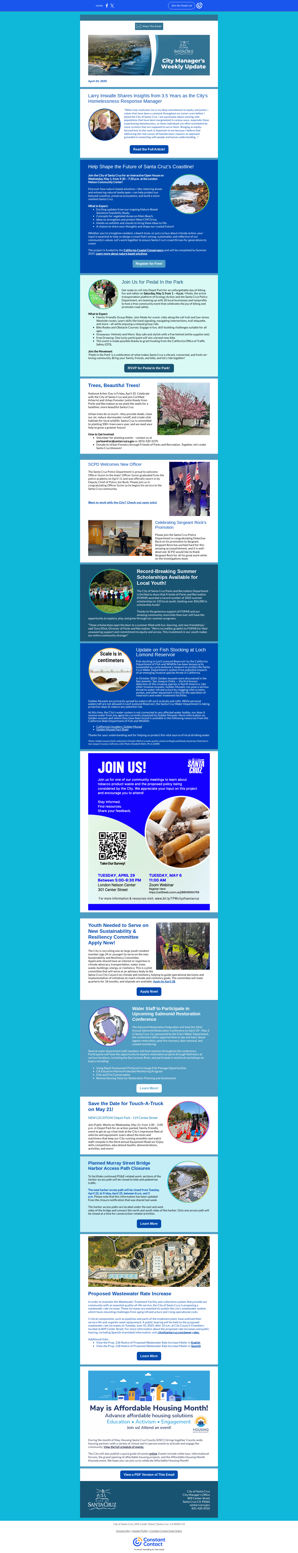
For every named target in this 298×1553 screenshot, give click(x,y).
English (195, 1342)
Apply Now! (149, 991)
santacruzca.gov (200, 1505)
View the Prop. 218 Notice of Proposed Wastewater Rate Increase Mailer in (143, 1342)
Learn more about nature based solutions (121, 253)
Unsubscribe (123, 1531)
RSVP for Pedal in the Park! (149, 368)
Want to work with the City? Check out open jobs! (122, 502)
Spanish (196, 1346)
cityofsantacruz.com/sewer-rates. (178, 1332)
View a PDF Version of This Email (149, 1474)
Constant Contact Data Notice (165, 1531)
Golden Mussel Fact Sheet (112, 729)
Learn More (149, 1223)
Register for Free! (149, 263)
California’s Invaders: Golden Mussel (119, 726)
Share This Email (151, 26)
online (153, 1453)
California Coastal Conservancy (144, 250)
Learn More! (149, 1088)
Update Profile (140, 1531)
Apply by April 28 (164, 981)
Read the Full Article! (149, 149)
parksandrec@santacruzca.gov (115, 441)
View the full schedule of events (123, 1447)
